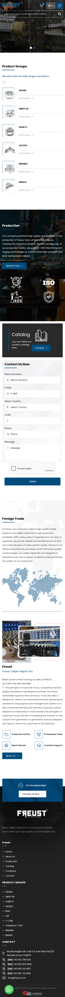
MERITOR (10, 896)
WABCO (10, 901)
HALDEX (9, 906)
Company (11, 870)
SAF (7, 915)
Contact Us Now (30, 793)
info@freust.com (17, 977)
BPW (8, 911)
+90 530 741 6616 (19, 973)
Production (11, 861)
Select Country (13, 401)
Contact (10, 875)
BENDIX (9, 935)
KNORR (9, 891)
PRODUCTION (13, 265)
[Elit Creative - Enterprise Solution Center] (32, 993)
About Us (10, 755)
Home (9, 851)
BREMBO (10, 930)
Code (8, 414)
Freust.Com (32, 988)
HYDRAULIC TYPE (14, 925)
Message (10, 441)
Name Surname (13, 374)
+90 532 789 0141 (19, 959)
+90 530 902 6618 (19, 964)
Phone (8, 428)
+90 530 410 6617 (19, 968)
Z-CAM (9, 920)
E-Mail (8, 387)
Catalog (39, 347)
